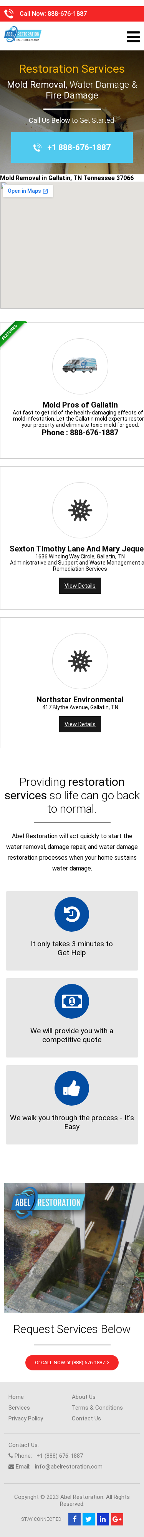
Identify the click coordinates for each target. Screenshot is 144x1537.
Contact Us (86, 1418)
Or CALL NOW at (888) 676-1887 (71, 1362)
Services (19, 1407)
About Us (84, 1396)
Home (16, 1396)
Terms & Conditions (97, 1407)
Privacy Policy (25, 1418)
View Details (80, 585)
